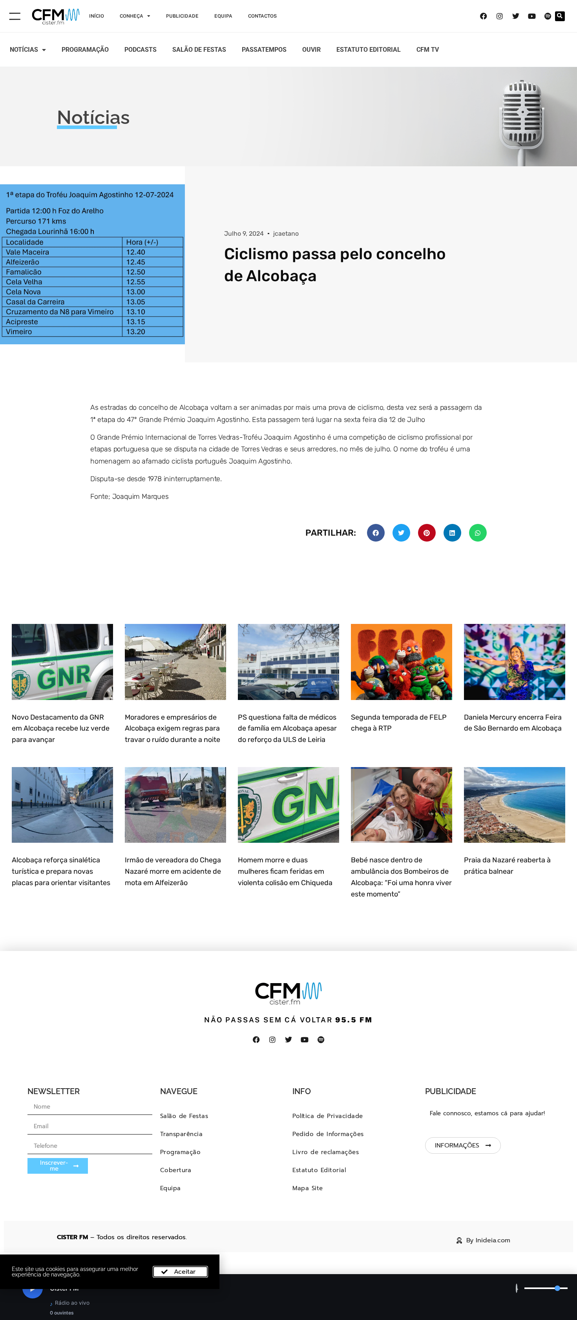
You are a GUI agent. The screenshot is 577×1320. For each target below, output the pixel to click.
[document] (288, 660)
